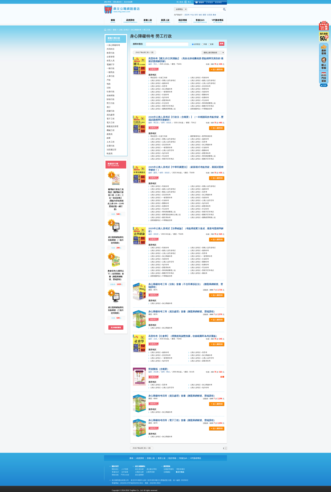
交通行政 (110, 146)
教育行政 (110, 53)
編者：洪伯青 (153, 372)
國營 (204, 15)
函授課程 (140, 458)
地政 (109, 84)
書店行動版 (180, 472)
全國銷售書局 (169, 469)
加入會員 (179, 2)
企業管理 (110, 57)
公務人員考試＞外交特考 (159, 103)
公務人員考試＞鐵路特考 (159, 83)
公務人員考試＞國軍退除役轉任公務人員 (165, 215)
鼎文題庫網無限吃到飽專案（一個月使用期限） (116, 240)
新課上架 (162, 458)
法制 (109, 88)
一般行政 (110, 68)
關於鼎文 (115, 469)
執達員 (109, 153)
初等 (196, 15)
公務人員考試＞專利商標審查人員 (203, 103)
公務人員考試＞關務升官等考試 (202, 106)
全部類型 (197, 44)
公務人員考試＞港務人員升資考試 (163, 80)
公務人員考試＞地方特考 (159, 97)
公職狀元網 (139, 472)
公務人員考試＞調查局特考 (160, 100)
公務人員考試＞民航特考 (199, 78)
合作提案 (124, 472)
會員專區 (218, 2)
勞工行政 (110, 103)
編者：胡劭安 (153, 234)
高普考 (187, 15)
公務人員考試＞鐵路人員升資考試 (203, 80)
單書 (205, 44)
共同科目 (110, 49)
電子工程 (110, 119)
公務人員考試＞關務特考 (199, 95)
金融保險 (110, 95)
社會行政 (110, 91)
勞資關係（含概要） (158, 369)
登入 (189, 2)
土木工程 (110, 142)
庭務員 (109, 134)
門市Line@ (125, 475)
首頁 (109, 30)
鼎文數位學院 (152, 469)
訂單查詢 (209, 2)
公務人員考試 (124, 30)
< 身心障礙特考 (113, 45)
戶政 (109, 80)
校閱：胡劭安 (166, 123)
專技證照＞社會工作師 (158, 78)
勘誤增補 (172, 458)
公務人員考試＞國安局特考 (160, 217)
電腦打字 (110, 64)
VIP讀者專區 (195, 458)
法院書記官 (111, 149)
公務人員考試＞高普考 (158, 86)
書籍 (114, 30)
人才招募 (124, 469)
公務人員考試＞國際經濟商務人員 (163, 109)
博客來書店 (180, 469)
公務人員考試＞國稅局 (198, 273)
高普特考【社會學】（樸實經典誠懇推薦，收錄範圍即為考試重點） (183, 336)
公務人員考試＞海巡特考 (199, 92)
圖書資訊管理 (112, 126)
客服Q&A (183, 458)
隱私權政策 (117, 2)
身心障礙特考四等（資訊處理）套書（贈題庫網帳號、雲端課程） (182, 395)
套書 (211, 44)
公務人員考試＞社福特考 (159, 95)
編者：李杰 (152, 64)
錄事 (109, 138)
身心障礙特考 (136, 30)
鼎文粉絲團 (128, 2)
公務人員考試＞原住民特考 (200, 86)
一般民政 (110, 72)
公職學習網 (150, 472)
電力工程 (110, 122)
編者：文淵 (152, 339)
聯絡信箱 (115, 475)
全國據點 (167, 472)
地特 (200, 15)
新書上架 (151, 458)
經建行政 (110, 111)
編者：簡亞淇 (153, 123)
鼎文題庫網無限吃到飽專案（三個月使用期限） (116, 310)
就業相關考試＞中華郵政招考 (201, 109)
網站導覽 (107, 2)
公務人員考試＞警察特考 (199, 89)
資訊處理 (110, 115)
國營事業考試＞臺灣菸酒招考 (201, 136)
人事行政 (110, 76)
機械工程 (110, 130)
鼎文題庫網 (139, 475)
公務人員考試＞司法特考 (199, 100)
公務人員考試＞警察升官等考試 (162, 106)
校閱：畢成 (165, 372)
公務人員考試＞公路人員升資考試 (203, 83)
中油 (192, 15)
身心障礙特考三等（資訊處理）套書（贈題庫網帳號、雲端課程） (182, 311)
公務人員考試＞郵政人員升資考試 (163, 192)
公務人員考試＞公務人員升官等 (162, 150)
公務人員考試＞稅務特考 (199, 97)
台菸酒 (209, 15)
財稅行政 (110, 99)
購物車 (201, 2)
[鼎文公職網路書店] (122, 9)
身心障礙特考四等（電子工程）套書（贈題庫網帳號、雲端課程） (182, 420)
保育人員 (110, 60)
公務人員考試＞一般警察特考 (161, 92)
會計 (109, 107)
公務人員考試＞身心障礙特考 (161, 89)
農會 (214, 15)
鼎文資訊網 (139, 469)
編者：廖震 (152, 173)
